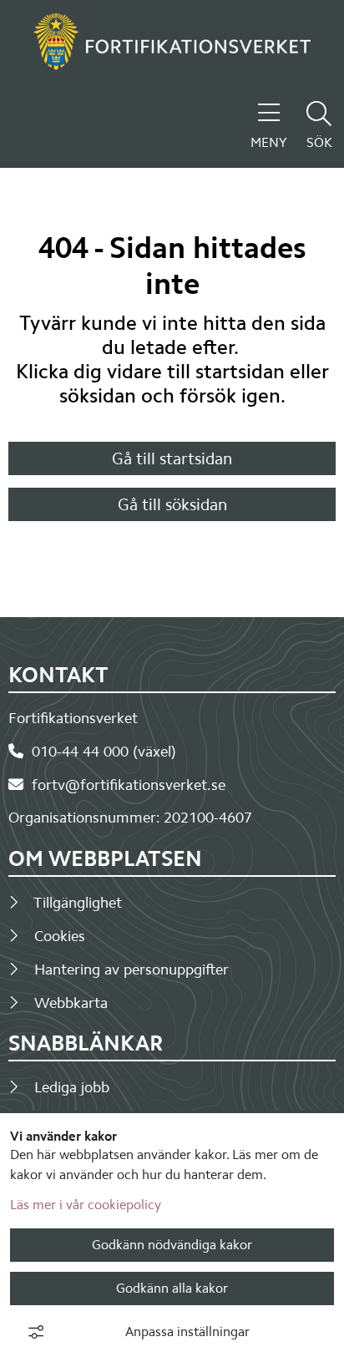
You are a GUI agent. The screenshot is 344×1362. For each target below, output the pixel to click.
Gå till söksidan (172, 504)
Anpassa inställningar (187, 1331)
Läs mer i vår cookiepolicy (85, 1205)
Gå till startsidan (172, 458)
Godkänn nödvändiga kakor (172, 1245)
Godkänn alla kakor (172, 1288)
